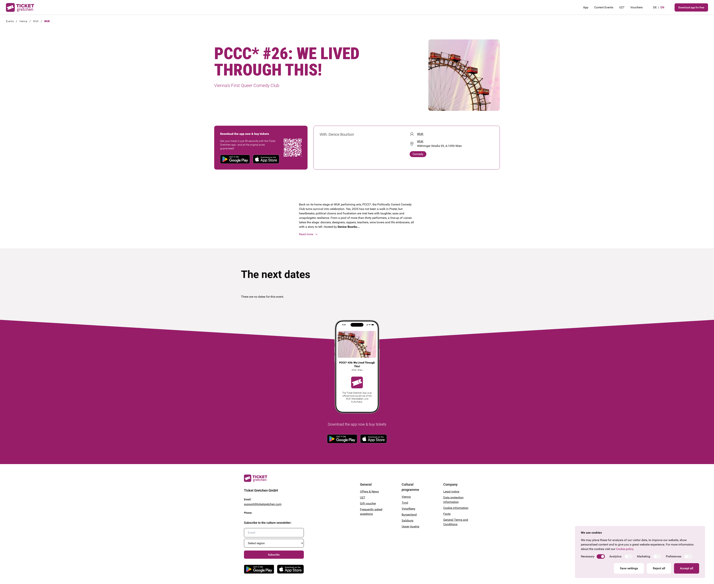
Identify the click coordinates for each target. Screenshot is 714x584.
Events (10, 21)
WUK (36, 21)
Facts (447, 514)
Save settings (629, 568)
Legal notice (451, 491)
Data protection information (453, 500)
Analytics (615, 556)
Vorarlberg (408, 508)
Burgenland (409, 514)
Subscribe (274, 554)
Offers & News (369, 491)
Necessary (587, 556)
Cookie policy (624, 549)
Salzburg (407, 520)
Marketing (643, 556)
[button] (357, 234)
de (655, 7)
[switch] (601, 556)
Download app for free (691, 7)
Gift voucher (368, 503)
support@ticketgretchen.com (263, 504)
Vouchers (636, 7)
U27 (621, 7)
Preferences (673, 556)
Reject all (659, 568)
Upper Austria (410, 526)
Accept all (686, 568)
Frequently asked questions (371, 512)
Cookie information (455, 508)
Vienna (23, 21)
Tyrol (405, 502)
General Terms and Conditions (455, 522)
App (585, 7)
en (662, 7)
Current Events (603, 7)
